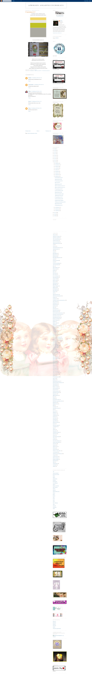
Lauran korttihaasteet (56, 334)
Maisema (54, 354)
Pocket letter (55, 389)
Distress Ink (55, 268)
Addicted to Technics (56, 236)
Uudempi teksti (28, 130)
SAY (53, 409)
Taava (54, 501)
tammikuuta (57, 210)
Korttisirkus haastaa (56, 315)
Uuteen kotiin (55, 449)
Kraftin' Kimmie (55, 320)
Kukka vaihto (55, 322)
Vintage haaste (55, 456)
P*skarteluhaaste (46, 70)
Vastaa (29, 81)
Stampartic (55, 413)
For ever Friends (55, 276)
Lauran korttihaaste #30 (59, 190)
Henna (29, 108)
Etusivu (38, 130)
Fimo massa (55, 273)
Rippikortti (55, 402)
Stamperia (54, 416)
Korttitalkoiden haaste (56, 317)
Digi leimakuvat (55, 267)
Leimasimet (55, 341)
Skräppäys (54, 412)
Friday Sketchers (56, 277)
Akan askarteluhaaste (56, 239)
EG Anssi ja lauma (56, 474)
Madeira (54, 348)
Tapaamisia (55, 430)
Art (53, 244)
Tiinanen (54, 505)
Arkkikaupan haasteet (56, 243)
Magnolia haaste (56, 352)
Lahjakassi (55, 330)
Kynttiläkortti (55, 327)
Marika (54, 488)
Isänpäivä (54, 291)
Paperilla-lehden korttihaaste (58, 382)
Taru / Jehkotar (55, 502)
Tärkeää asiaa (55, 446)
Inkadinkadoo (55, 288)
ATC (53, 250)
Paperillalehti (55, 384)
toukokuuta (57, 174)
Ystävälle (54, 465)
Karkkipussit (55, 303)
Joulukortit (55, 298)
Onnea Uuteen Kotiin (56, 372)
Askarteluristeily (56, 249)
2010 (55, 214)
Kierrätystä (55, 305)
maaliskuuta (57, 207)
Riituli (54, 495)
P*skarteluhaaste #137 (30, 12)
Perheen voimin (55, 386)
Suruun (54, 423)
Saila (54, 497)
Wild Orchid (55, 460)
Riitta (54, 494)
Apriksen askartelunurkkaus (46, 5)
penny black (55, 385)
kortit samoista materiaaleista (58, 312)
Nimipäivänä (55, 369)
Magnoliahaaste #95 (58, 203)
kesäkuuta (57, 172)
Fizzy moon (55, 274)
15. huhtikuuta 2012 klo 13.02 (36, 91)
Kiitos (54, 307)
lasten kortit (55, 332)
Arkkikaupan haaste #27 (59, 195)
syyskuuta (57, 168)
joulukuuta (57, 163)
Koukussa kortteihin (56, 318)
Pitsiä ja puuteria (56, 388)
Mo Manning (55, 362)
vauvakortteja (55, 452)
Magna (54, 349)
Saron (54, 498)
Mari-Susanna (30, 84)
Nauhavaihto (55, 367)
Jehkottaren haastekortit (57, 295)
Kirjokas (54, 624)
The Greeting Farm (56, 436)
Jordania (54, 297)
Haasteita (54, 281)
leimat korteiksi (55, 342)
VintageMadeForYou (59, 15)
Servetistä (54, 411)
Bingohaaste (55, 254)
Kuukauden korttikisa (56, 325)
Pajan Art (54, 378)
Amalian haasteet (56, 240)
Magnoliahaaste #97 (58, 184)
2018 (55, 152)
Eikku (54, 475)
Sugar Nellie (55, 420)
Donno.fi (54, 621)
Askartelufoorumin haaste (57, 247)
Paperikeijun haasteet (56, 381)
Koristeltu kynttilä (56, 310)
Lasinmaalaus (55, 331)
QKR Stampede (55, 395)
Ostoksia (54, 375)
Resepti (54, 398)
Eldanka (29, 77)
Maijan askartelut (56, 485)
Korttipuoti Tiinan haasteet (57, 314)
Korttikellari (55, 481)
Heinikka (54, 622)
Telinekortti (55, 433)
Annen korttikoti (56, 473)
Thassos (54, 435)
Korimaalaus (55, 308)
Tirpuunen (54, 507)
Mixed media (55, 361)
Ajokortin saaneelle (56, 237)
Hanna (54, 477)
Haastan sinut (55, 280)
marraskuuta (57, 164)
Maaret (54, 484)
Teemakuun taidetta (56, 432)
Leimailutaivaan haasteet (57, 340)
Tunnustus (54, 443)
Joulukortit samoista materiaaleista (59, 300)
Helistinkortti (55, 283)
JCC (53, 293)
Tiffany (54, 438)
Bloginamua (55, 256)
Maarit (29, 101)
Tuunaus (54, 445)
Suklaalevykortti (56, 422)
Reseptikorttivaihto (56, 399)
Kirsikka (54, 480)
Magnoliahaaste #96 (58, 192)
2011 (55, 212)
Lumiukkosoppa (55, 347)
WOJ (53, 462)
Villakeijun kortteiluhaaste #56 (60, 202)
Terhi (54, 504)
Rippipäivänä (55, 403)
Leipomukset (55, 344)
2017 (55, 153)
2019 (55, 150)
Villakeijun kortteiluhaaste (57, 453)
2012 (55, 161)
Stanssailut (55, 418)
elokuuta (56, 169)
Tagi (53, 428)
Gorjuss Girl (55, 278)
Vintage (54, 455)
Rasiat (54, 396)
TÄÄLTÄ (57, 38)
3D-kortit (54, 234)
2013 (55, 160)
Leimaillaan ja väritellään (57, 338)
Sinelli (54, 627)
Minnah (54, 490)
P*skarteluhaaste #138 (59, 180)
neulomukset (55, 368)
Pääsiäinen (55, 393)
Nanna (54, 493)
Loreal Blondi (55, 483)
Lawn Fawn (55, 335)
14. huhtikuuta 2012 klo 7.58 (37, 77)
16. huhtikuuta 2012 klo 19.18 (36, 108)
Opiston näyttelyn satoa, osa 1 (60, 187)
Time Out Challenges (56, 440)
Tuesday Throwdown (56, 442)
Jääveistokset (55, 301)
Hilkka (29, 91)
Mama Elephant (55, 357)
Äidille (54, 466)
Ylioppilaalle (55, 463)
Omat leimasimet (56, 371)
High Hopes (55, 284)
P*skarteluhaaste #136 (59, 197)
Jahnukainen (55, 478)
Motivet (54, 364)
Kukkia (54, 324)
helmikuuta (57, 208)
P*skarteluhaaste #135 (59, 205)
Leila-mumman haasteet (57, 337)
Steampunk (55, 419)
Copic (54, 261)
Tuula (54, 508)
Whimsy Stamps (55, 457)
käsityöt (54, 328)
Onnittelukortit (38, 70)
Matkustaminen (55, 358)
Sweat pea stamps (56, 425)
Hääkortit (54, 287)
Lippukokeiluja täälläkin (59, 200)
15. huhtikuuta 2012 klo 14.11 (36, 101)
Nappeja (54, 365)
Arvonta (54, 246)
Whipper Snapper (56, 459)
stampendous (55, 415)
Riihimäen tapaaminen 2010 (58, 401)
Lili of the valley (56, 345)
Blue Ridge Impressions (57, 257)
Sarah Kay (54, 406)
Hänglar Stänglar (56, 286)
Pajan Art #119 (57, 182)
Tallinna (54, 429)
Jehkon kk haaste (56, 294)
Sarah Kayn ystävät (56, 408)
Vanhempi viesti (48, 130)
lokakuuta (57, 166)
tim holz (54, 439)
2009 (55, 215)
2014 (55, 158)
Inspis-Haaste (55, 290)
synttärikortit (55, 426)
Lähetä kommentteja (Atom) (32, 133)
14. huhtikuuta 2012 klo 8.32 (39, 84)
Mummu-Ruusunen (56, 491)
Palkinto (54, 379)
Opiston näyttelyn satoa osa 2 (60, 185)
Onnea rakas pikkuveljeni (59, 193)
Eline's (54, 271)
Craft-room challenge (56, 263)
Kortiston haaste (55, 311)
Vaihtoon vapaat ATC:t (57, 450)
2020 (55, 148)
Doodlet (54, 270)
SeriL (54, 500)
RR (53, 405)
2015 (55, 156)
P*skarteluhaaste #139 (59, 177)
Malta (54, 355)
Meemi (54, 359)
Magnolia (32, 70)
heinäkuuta (57, 171)
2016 (55, 155)
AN (53, 471)
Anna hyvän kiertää (56, 241)
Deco (54, 266)
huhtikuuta (57, 176)
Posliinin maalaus (56, 391)
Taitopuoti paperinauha (57, 628)
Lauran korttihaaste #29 (59, 198)
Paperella (54, 625)
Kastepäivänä (55, 304)
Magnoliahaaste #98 (58, 179)
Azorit (54, 251)
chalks (54, 259)
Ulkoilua (54, 448)
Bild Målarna (55, 253)
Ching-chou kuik (56, 260)
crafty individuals (56, 264)
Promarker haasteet (56, 392)
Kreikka (54, 321)
